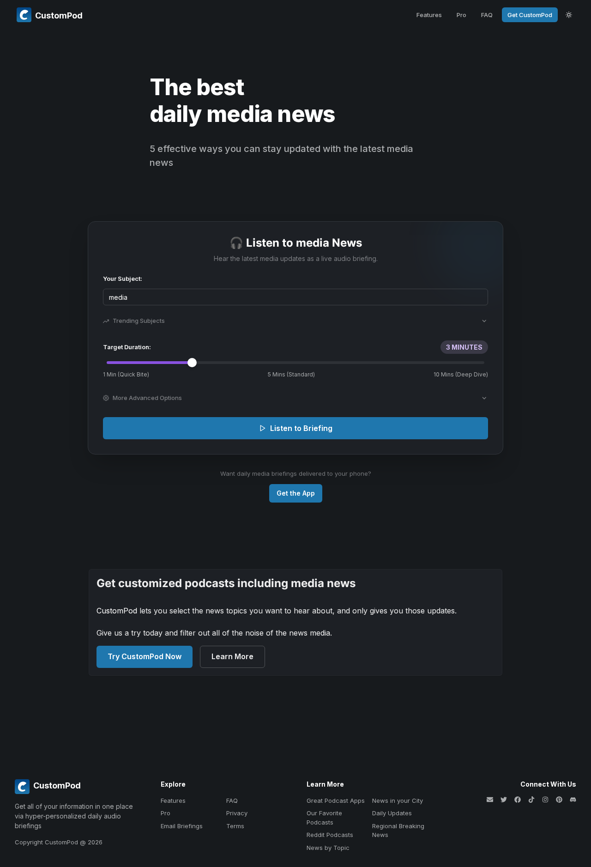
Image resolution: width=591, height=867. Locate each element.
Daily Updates (392, 813)
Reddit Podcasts (330, 834)
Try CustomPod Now (144, 656)
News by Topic (328, 847)
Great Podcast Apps (336, 800)
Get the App (296, 493)
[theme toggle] (568, 14)
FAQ (487, 14)
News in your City (397, 800)
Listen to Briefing (301, 428)
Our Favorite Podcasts (324, 817)
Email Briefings (182, 826)
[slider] (192, 362)
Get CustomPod (529, 14)
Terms (235, 826)
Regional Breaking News (398, 830)
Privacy (236, 813)
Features (429, 14)
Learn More (232, 656)
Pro (461, 14)
